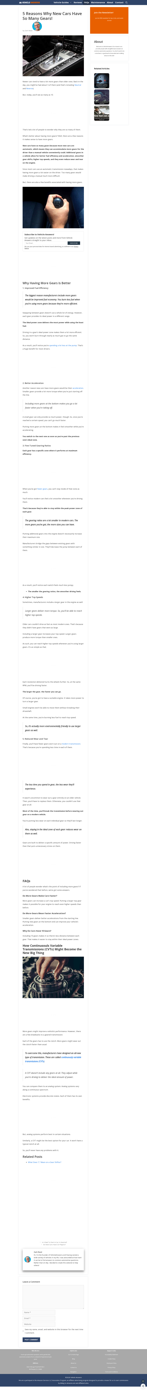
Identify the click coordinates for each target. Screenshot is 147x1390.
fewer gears (42, 489)
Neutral (77, 85)
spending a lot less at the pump (63, 345)
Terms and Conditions (111, 1372)
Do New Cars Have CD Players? (54, 1245)
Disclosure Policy (111, 1363)
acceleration (78, 388)
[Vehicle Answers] (30, 2)
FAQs (86, 2)
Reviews (78, 2)
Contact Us (73, 1367)
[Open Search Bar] (126, 2)
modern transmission (71, 744)
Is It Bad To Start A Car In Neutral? (54, 1242)
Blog (73, 1359)
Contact (119, 2)
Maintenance (98, 2)
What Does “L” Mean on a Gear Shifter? (44, 1162)
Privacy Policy (111, 1367)
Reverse (29, 88)
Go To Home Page (73, 1354)
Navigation (73, 1372)
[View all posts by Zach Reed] (37, 31)
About (110, 2)
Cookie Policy (111, 1359)
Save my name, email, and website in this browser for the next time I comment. (54, 1331)
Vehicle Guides (61, 2)
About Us (73, 1363)
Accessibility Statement (111, 1354)
